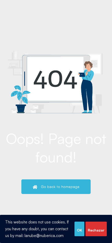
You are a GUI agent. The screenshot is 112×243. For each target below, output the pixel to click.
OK (79, 230)
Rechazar (96, 230)
